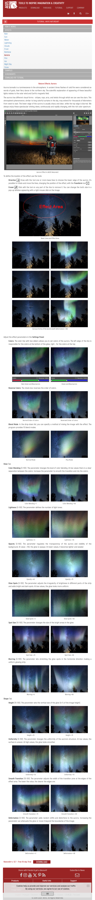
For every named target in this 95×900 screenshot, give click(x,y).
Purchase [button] (47, 8)
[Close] (88, 885)
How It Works (10, 26)
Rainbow (7, 52)
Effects (8, 30)
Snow (6, 67)
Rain (6, 33)
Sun (5, 37)
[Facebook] (21, 875)
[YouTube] (30, 875)
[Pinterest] (39, 875)
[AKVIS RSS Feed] (44, 875)
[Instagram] (25, 875)
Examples (8, 70)
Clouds (7, 46)
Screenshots (10, 74)
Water (6, 40)
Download (35, 8)
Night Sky (8, 64)
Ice (5, 61)
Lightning (8, 43)
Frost (6, 49)
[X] (35, 875)
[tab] (47, 27)
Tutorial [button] (58, 8)
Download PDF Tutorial (14, 78)
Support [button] (69, 8)
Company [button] (80, 8)
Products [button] (23, 8)
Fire (5, 58)
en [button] (87, 13)
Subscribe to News (77, 870)
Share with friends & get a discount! (32, 870)
